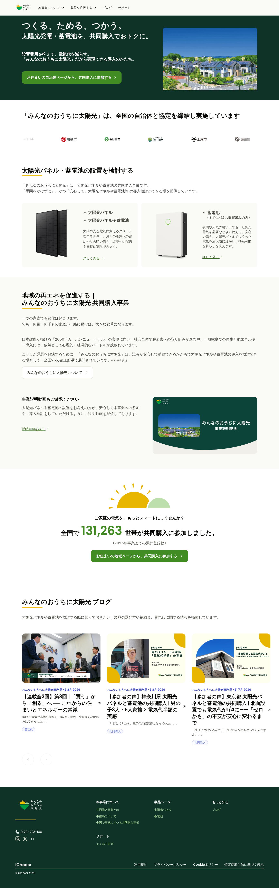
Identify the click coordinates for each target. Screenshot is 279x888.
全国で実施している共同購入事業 (117, 823)
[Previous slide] (28, 759)
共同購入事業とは (107, 810)
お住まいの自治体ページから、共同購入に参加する (69, 77)
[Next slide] (46, 759)
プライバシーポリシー (170, 864)
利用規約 (140, 864)
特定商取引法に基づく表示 (244, 864)
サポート (124, 8)
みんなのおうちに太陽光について (55, 372)
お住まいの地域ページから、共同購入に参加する (137, 555)
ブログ (107, 8)
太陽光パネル (162, 810)
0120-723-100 (31, 832)
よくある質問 (104, 844)
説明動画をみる (34, 429)
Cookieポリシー (205, 864)
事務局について (106, 816)
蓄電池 (158, 816)
